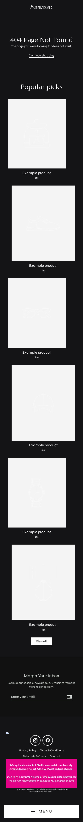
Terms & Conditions (52, 750)
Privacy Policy (27, 750)
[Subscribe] (69, 697)
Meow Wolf (45, 769)
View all (41, 641)
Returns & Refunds (34, 756)
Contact (55, 756)
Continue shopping (41, 55)
